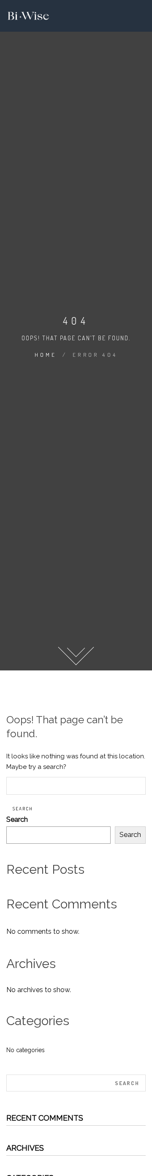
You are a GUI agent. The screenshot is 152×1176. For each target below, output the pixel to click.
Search (17, 819)
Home (46, 354)
